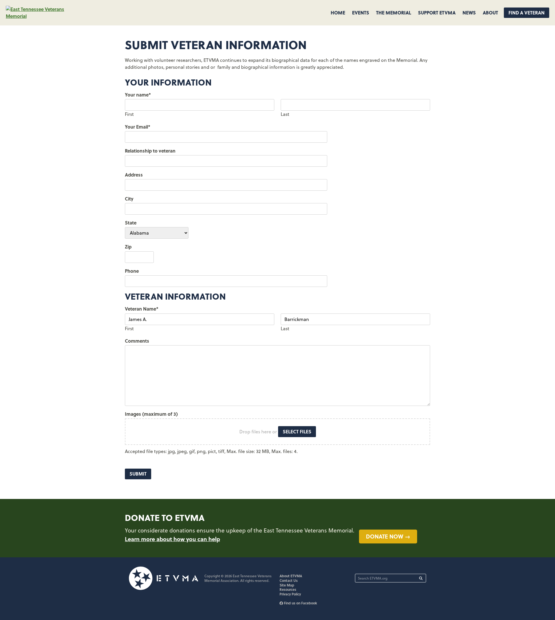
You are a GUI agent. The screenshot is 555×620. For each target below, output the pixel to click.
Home (338, 12)
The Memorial (393, 12)
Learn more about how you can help (172, 539)
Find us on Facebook (300, 603)
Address (134, 174)
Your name (138, 94)
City (129, 198)
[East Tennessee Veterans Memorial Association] (43, 16)
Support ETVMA (437, 12)
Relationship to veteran (150, 150)
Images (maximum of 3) (151, 414)
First (129, 114)
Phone (132, 271)
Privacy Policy (290, 594)
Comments (137, 340)
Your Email (137, 126)
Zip (128, 246)
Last (285, 114)
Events (360, 12)
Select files (297, 431)
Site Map (287, 585)
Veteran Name (141, 308)
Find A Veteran (526, 12)
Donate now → (388, 536)
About (490, 12)
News (469, 12)
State (130, 222)
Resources (288, 589)
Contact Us (289, 580)
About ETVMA (291, 575)
